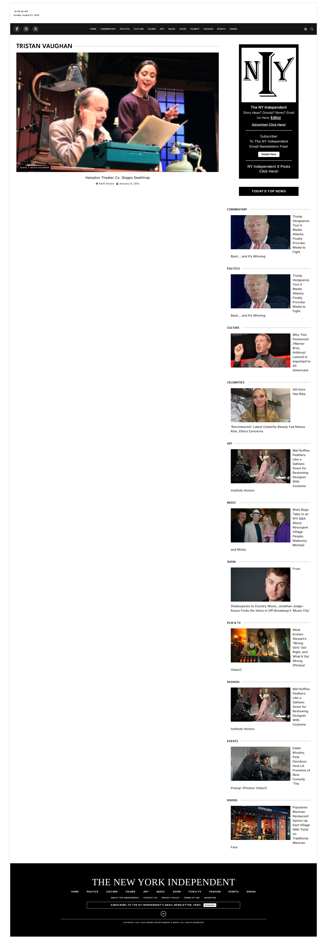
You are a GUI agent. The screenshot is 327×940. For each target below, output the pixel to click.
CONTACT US (150, 898)
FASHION (208, 29)
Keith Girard (106, 183)
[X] (35, 29)
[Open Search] (311, 29)
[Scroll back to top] (163, 913)
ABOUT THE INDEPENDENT (125, 898)
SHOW (183, 29)
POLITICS (125, 29)
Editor (276, 117)
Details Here (210, 905)
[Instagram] (26, 29)
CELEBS (152, 29)
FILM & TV (195, 891)
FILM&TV (195, 29)
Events (23, 167)
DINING (233, 29)
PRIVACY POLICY (171, 898)
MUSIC (172, 29)
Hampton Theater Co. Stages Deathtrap (117, 178)
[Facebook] (17, 29)
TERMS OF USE (192, 898)
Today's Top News (269, 191)
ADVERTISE (210, 898)
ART (162, 29)
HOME (93, 29)
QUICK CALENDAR (39, 167)
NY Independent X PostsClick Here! (268, 168)
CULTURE (139, 29)
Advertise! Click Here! (269, 125)
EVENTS (221, 29)
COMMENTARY (108, 29)
